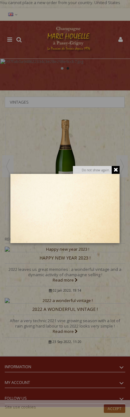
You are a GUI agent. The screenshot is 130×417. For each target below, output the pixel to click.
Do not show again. (96, 170)
